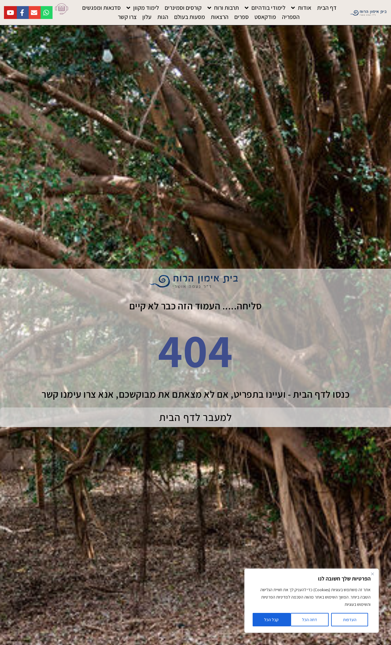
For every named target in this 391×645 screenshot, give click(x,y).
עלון (147, 17)
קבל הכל (271, 619)
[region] (311, 601)
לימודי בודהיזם (268, 8)
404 (195, 350)
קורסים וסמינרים (183, 8)
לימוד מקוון (146, 8)
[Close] (372, 573)
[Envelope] (34, 12)
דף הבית (327, 8)
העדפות (349, 619)
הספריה (291, 17)
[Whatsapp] (46, 12)
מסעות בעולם (189, 17)
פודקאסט (265, 17)
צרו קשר (127, 17)
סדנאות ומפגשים (101, 8)
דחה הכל (309, 619)
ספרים (241, 17)
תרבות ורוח (226, 8)
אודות (304, 8)
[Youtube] (10, 12)
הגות (162, 17)
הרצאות (219, 17)
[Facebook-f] (22, 12)
